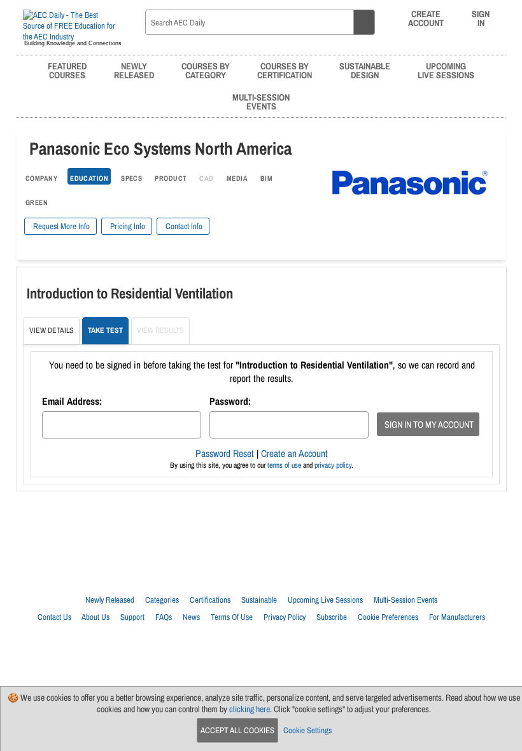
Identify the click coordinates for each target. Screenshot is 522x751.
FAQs (163, 617)
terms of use (284, 465)
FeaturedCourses (67, 70)
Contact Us (54, 617)
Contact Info (183, 226)
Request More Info (60, 226)
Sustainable (259, 599)
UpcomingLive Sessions (446, 70)
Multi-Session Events (405, 599)
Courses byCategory (205, 70)
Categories (162, 599)
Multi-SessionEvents (261, 101)
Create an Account (294, 453)
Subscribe (331, 617)
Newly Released (109, 599)
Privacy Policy (285, 617)
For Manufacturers (457, 617)
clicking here (249, 709)
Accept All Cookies (237, 730)
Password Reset (224, 453)
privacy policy (332, 465)
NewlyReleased (134, 70)
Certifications (210, 599)
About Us (95, 617)
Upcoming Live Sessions (325, 599)
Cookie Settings (307, 730)
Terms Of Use (232, 617)
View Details (51, 330)
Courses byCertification (284, 70)
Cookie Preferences (388, 617)
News (191, 617)
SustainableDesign (364, 70)
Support (132, 617)
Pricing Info (126, 226)
